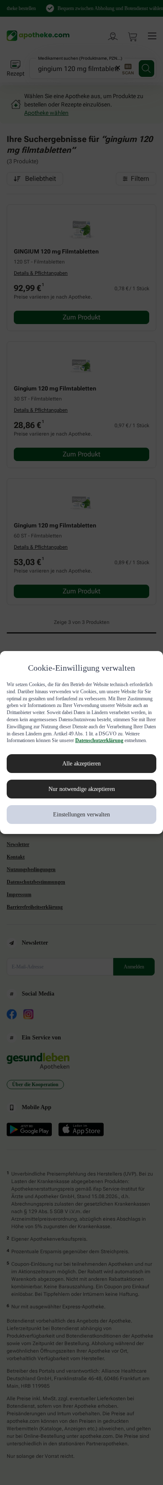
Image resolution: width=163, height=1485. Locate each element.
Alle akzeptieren (81, 770)
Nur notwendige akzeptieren (82, 796)
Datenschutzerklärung (32, 747)
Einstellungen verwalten (81, 821)
